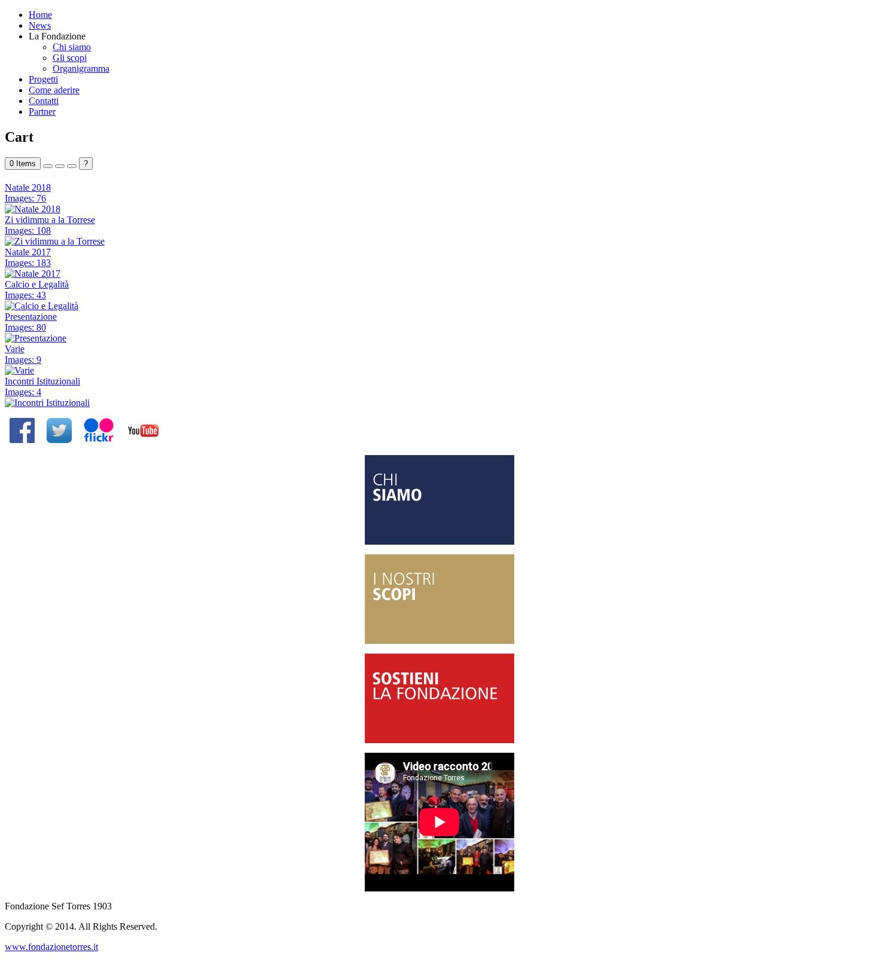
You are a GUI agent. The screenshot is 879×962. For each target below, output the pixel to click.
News (40, 25)
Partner (42, 111)
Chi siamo (72, 47)
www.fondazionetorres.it (51, 947)
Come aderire (54, 90)
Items (23, 163)
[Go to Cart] (48, 166)
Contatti (44, 101)
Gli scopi (70, 58)
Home (40, 15)
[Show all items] (60, 166)
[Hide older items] (72, 166)
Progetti (43, 79)
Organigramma (81, 68)
